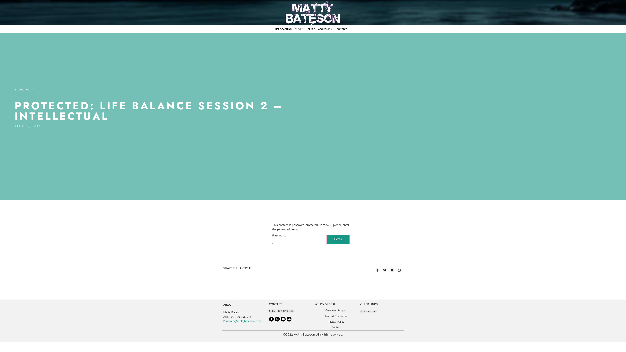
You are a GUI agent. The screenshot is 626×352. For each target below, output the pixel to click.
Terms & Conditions (336, 316)
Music (311, 29)
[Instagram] (277, 319)
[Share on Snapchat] (392, 270)
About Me (324, 29)
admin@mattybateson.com (243, 321)
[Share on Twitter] (384, 270)
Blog (298, 29)
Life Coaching (283, 29)
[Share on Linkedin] (399, 270)
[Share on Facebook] (377, 270)
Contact (342, 29)
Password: (279, 235)
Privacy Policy (336, 321)
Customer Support (335, 310)
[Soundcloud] (289, 319)
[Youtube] (283, 319)
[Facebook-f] (271, 319)
